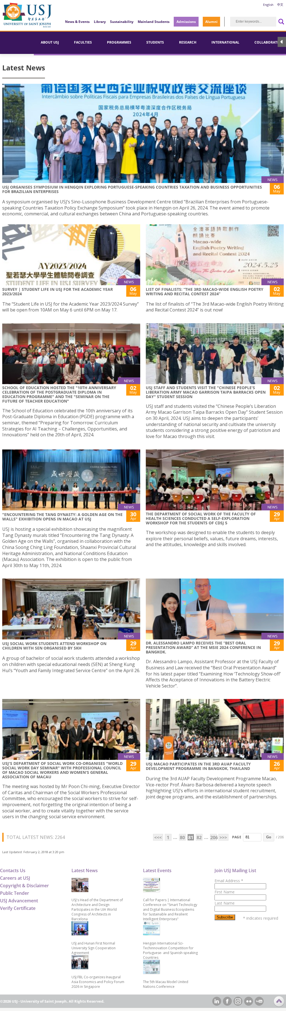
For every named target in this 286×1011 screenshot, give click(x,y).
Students (155, 42)
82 (199, 837)
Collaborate (266, 42)
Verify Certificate (17, 908)
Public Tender (14, 893)
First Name (224, 892)
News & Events (77, 21)
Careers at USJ (15, 878)
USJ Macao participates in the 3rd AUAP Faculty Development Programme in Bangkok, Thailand (198, 766)
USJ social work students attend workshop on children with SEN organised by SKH (54, 646)
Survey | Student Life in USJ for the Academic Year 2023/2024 (57, 291)
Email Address (228, 880)
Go (268, 837)
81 (190, 837)
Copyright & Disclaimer (24, 885)
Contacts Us (12, 870)
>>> (223, 837)
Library (100, 21)
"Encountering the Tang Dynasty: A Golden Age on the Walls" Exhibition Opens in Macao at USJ (62, 517)
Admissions (186, 21)
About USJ (50, 42)
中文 (280, 5)
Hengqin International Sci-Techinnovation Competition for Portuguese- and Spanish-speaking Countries (170, 950)
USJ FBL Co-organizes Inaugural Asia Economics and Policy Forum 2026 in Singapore (98, 982)
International (225, 42)
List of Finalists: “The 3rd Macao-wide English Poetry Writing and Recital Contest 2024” (204, 291)
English (268, 5)
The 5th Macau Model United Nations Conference (165, 984)
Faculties (83, 42)
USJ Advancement (19, 901)
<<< (158, 837)
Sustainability (122, 21)
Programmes (119, 42)
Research (187, 42)
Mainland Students (154, 21)
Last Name (224, 903)
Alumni (211, 21)
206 (213, 837)
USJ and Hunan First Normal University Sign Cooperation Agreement (94, 948)
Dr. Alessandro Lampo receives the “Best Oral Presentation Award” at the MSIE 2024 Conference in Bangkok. (203, 647)
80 (182, 837)
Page (236, 837)
